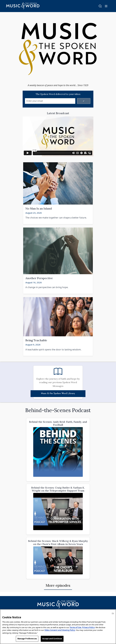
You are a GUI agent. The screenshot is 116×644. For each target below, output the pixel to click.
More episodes (58, 585)
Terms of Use (75, 627)
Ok (113, 613)
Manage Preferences (27, 638)
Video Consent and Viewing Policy (59, 630)
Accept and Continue (52, 638)
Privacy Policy (88, 627)
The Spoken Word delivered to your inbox (58, 94)
